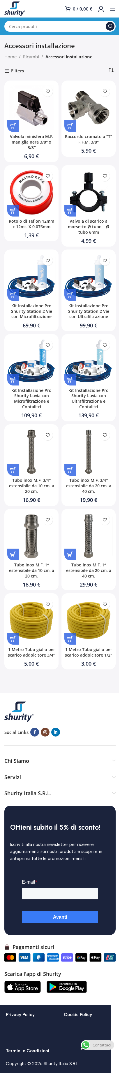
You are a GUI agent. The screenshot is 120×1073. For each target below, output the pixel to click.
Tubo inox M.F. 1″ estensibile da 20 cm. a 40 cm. (88, 570)
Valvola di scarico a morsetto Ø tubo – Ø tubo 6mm (88, 227)
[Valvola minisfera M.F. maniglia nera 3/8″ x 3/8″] (31, 107)
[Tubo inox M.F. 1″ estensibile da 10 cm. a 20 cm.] (31, 536)
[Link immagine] (18, 711)
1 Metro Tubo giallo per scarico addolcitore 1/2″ (88, 652)
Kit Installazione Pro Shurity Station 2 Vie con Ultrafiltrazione (88, 311)
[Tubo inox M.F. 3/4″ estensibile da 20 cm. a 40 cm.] (88, 451)
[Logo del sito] (14, 8)
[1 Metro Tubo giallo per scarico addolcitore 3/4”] (31, 620)
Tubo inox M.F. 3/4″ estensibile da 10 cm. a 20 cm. (31, 486)
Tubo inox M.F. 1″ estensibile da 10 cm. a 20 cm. (31, 570)
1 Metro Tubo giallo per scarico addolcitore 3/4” (31, 652)
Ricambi (31, 57)
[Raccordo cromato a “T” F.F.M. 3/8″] (88, 107)
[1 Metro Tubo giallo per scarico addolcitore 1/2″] (88, 620)
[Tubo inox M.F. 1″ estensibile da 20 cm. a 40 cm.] (88, 536)
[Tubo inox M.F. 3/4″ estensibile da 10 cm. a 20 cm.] (31, 451)
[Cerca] (110, 26)
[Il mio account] (101, 9)
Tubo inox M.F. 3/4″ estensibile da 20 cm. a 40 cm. (88, 486)
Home (10, 57)
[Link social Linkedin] (55, 732)
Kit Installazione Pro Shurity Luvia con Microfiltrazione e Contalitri (31, 399)
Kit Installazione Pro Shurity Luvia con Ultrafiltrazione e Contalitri (88, 399)
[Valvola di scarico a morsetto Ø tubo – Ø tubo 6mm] (88, 192)
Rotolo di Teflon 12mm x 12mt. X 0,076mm (31, 224)
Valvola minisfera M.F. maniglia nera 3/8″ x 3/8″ (31, 142)
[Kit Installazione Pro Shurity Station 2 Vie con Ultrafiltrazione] (88, 276)
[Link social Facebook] (34, 732)
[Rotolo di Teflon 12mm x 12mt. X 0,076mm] (31, 192)
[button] (13, 126)
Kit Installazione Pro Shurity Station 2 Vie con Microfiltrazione (31, 311)
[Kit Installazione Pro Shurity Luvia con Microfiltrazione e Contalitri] (31, 361)
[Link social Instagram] (45, 732)
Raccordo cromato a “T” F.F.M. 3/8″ (88, 139)
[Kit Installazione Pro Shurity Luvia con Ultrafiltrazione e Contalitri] (88, 361)
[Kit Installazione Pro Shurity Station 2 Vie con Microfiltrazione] (31, 276)
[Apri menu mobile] (113, 9)
